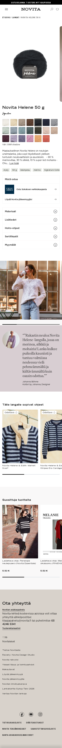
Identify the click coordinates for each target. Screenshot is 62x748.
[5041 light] (46, 130)
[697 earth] (30, 122)
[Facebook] (21, 714)
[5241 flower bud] (30, 138)
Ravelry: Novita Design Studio (18, 655)
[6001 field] (13, 122)
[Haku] (51, 9)
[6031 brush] (54, 130)
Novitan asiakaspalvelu (13, 610)
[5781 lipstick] (5, 138)
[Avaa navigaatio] (6, 9)
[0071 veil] (5, 122)
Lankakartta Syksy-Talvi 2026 (18, 688)
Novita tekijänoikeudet (14, 729)
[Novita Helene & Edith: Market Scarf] (20, 439)
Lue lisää (14, 163)
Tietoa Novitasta (11, 650)
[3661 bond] (30, 130)
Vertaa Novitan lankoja (14, 693)
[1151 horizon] (13, 130)
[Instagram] (40, 714)
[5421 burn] (46, 138)
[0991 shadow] (38, 122)
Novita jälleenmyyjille (13, 679)
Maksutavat (8, 669)
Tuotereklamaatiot (11, 628)
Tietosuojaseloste (11, 722)
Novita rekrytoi (10, 660)
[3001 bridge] (5, 130)
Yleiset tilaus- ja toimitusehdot (18, 664)
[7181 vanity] (21, 138)
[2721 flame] (38, 138)
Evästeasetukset (35, 722)
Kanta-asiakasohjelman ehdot (17, 735)
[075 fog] (54, 122)
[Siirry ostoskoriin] (57, 9)
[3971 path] (38, 130)
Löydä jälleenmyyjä (12, 674)
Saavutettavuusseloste (43, 729)
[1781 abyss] (46, 122)
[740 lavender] (13, 138)
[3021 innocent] (21, 130)
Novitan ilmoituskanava (14, 684)
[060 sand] (21, 122)
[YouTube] (31, 714)
